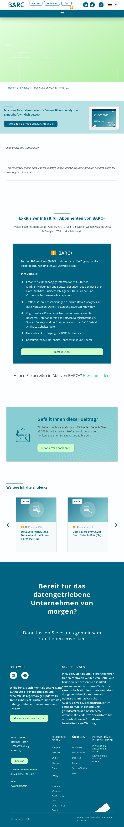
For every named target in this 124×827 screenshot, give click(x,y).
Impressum (82, 817)
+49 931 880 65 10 (30, 769)
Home (11, 87)
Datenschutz (96, 817)
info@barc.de (26, 773)
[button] (101, 4)
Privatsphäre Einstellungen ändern (99, 748)
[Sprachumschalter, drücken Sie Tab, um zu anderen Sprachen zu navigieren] (112, 5)
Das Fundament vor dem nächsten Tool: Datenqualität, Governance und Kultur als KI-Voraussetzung (98, 538)
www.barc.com (19, 785)
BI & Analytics (24, 87)
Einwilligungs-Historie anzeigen (100, 758)
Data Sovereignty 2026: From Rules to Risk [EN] (45, 533)
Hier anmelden (96, 375)
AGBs (106, 817)
